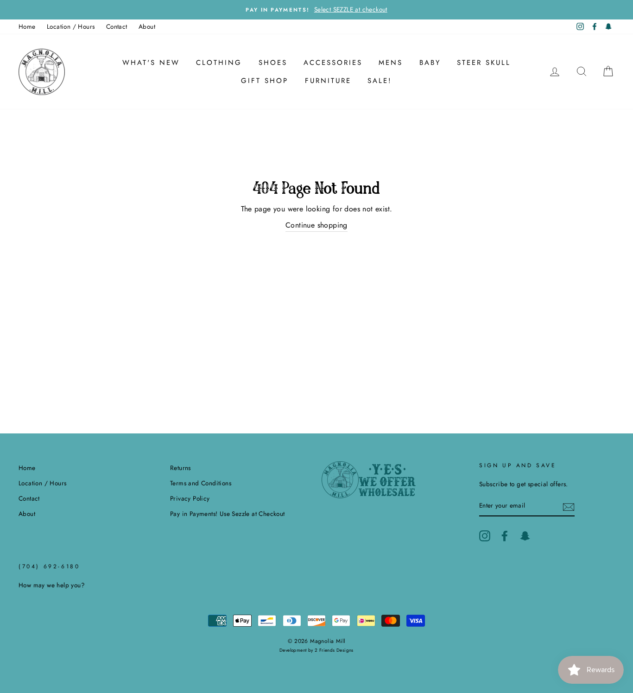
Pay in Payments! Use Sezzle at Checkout (227, 513)
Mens (391, 62)
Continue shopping (316, 225)
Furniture (328, 81)
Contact (116, 26)
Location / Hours (71, 26)
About (147, 26)
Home (27, 26)
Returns (180, 467)
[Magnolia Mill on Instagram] (484, 535)
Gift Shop (264, 81)
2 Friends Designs (334, 650)
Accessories (333, 62)
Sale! (379, 81)
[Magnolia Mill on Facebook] (504, 535)
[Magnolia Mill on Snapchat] (525, 535)
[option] (316, 10)
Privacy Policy (190, 498)
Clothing (219, 62)
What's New (151, 62)
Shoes (273, 62)
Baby (430, 62)
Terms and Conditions (200, 483)
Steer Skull (484, 62)
